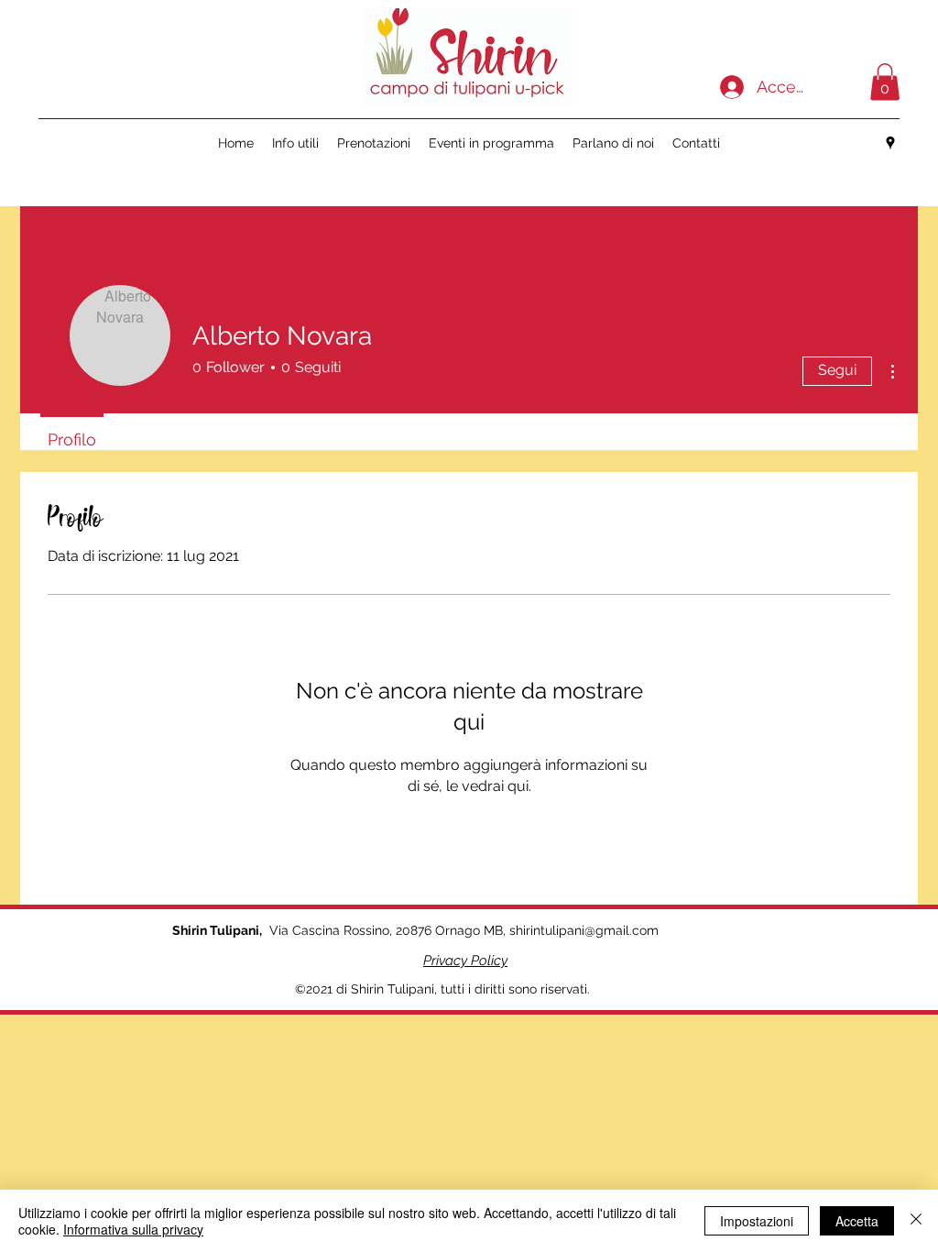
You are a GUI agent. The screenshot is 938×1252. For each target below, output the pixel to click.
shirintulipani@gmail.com (584, 930)
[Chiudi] (916, 1220)
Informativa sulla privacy (133, 1229)
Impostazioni (756, 1221)
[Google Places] (890, 143)
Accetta (856, 1221)
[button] (884, 82)
